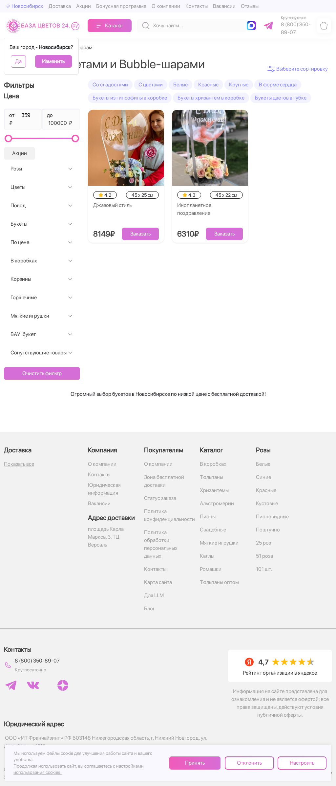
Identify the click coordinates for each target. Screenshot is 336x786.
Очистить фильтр (42, 373)
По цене (19, 242)
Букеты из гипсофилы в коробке (130, 98)
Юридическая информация (104, 489)
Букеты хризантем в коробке (211, 98)
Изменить (53, 61)
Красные (208, 84)
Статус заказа (160, 498)
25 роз (263, 543)
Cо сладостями (110, 84)
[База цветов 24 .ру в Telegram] (11, 685)
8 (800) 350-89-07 (37, 661)
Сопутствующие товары (38, 352)
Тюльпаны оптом (219, 582)
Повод (18, 205)
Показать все (19, 464)
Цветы (17, 187)
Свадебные (213, 530)
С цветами (150, 84)
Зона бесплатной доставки (164, 481)
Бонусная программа (121, 6)
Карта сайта (158, 582)
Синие (263, 477)
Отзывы (250, 6)
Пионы (208, 516)
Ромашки (210, 569)
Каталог (114, 25)
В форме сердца (278, 84)
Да (18, 61)
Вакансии (224, 6)
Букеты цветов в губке (280, 98)
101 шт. (264, 569)
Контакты (196, 6)
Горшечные (23, 297)
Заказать (140, 234)
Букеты (18, 224)
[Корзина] (324, 25)
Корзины (20, 279)
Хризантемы (214, 490)
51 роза (264, 556)
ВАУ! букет (23, 334)
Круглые (238, 84)
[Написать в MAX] (253, 25)
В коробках (23, 261)
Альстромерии (217, 503)
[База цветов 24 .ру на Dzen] (63, 685)
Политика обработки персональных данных (161, 544)
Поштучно (268, 530)
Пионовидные (272, 516)
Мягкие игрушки (29, 316)
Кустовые (267, 503)
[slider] (8, 138)
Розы (16, 169)
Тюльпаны (211, 477)
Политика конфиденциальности (168, 515)
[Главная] (44, 25)
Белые (180, 84)
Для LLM (154, 595)
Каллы (207, 556)
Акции (83, 6)
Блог (149, 608)
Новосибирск (27, 6)
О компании (166, 6)
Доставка (60, 6)
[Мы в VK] (33, 685)
